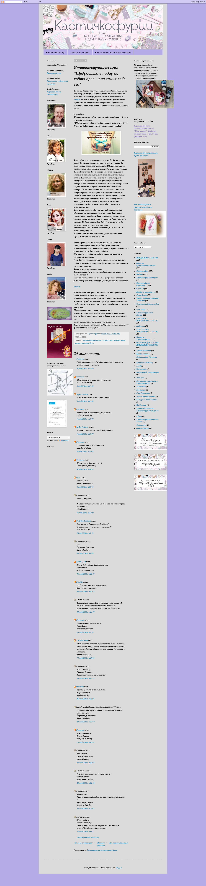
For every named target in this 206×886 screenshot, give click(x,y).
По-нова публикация (83, 842)
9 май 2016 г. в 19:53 (85, 469)
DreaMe (79, 582)
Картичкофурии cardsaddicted (54, 93)
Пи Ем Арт (141, 405)
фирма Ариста (142, 428)
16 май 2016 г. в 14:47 (86, 698)
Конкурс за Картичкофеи (146, 399)
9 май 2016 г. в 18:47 (85, 434)
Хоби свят (140, 389)
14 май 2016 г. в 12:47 (86, 678)
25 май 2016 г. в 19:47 (86, 762)
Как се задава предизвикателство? (113, 52)
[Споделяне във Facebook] (83, 337)
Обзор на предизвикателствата (145, 264)
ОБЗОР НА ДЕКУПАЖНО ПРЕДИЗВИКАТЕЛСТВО (147, 343)
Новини (139, 274)
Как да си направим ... (145, 292)
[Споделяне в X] (80, 337)
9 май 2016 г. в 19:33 (85, 451)
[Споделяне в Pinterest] (85, 337)
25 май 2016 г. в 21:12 (86, 783)
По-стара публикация (118, 842)
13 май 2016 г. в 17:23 (86, 658)
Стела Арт (141, 425)
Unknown (80, 359)
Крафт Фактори (143, 350)
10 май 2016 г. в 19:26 (86, 591)
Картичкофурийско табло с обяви (147, 420)
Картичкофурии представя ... (143, 284)
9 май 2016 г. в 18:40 (85, 386)
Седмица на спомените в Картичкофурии (146, 382)
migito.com (140, 326)
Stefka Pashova (82, 394)
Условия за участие (80, 52)
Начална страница (55, 52)
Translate (64, 440)
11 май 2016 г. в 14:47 (86, 612)
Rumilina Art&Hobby (144, 362)
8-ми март (140, 309)
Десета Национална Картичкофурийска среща (147, 409)
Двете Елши (141, 295)
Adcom (139, 416)
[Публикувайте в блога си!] (78, 337)
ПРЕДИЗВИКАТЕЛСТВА (147, 257)
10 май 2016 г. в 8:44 (85, 553)
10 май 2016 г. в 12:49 (86, 574)
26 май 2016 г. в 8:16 (85, 831)
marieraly (80, 686)
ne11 (78, 477)
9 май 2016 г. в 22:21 (85, 487)
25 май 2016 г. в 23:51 (86, 808)
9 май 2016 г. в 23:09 (85, 512)
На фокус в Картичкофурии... (144, 338)
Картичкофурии (54, 73)
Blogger (119, 867)
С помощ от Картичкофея (147, 304)
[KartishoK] (60, 394)
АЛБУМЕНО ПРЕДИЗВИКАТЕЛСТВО (147, 319)
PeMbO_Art (81, 561)
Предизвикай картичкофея (147, 372)
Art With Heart (82, 640)
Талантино (141, 386)
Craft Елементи (143, 393)
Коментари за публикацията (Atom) (102, 850)
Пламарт (140, 377)
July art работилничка (145, 396)
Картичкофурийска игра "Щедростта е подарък (101, 340)
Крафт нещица (142, 353)
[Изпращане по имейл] (76, 337)
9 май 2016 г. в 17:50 (85, 368)
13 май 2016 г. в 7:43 (85, 632)
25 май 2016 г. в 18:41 (86, 742)
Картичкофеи (142, 271)
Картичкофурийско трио (147, 277)
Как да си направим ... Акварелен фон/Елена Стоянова (143, 207)
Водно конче (141, 369)
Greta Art (140, 288)
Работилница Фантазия (146, 357)
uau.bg (139, 365)
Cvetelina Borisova (83, 521)
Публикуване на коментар (88, 837)
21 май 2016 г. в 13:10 (86, 721)
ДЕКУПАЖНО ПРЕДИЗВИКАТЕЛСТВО (147, 330)
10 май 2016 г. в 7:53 (85, 533)
